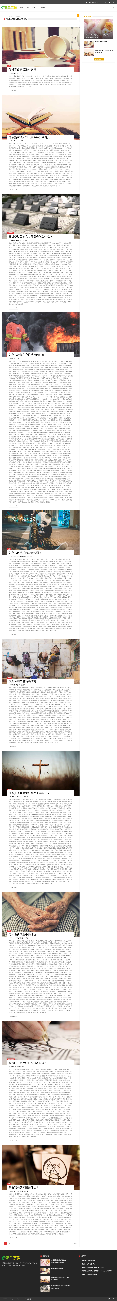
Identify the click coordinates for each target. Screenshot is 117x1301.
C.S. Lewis (13, 73)
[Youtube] (109, 2)
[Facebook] (101, 2)
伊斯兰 (9, 677)
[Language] (113, 2)
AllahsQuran (14, 141)
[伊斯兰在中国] (10, 7)
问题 (9, 549)
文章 (9, 66)
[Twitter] (105, 2)
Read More (13, 90)
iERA (11, 358)
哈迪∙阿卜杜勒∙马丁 (15, 796)
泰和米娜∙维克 (14, 685)
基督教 (9, 789)
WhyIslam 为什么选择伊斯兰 (18, 556)
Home (5, 16)
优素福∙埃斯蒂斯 (14, 240)
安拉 (9, 351)
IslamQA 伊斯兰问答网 (16, 938)
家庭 (9, 930)
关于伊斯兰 (10, 233)
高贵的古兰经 (11, 1059)
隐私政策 (29, 1299)
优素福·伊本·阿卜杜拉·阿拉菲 (92, 37)
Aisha (12, 1066)
